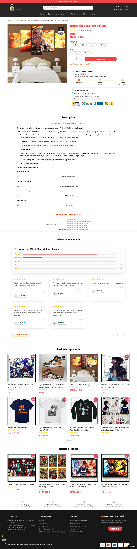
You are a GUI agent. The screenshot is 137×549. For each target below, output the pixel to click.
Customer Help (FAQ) (76, 532)
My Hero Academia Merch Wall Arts (55, 20)
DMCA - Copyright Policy (46, 529)
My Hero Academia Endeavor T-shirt (20, 428)
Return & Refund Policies (78, 526)
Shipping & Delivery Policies (78, 520)
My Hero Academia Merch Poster (77, 225)
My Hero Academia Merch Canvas (77, 223)
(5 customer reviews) (85, 30)
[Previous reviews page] (114, 335)
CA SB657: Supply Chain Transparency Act (52, 532)
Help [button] (133, 546)
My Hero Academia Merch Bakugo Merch (79, 221)
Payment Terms (75, 523)
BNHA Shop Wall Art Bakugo (80, 385)
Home (10, 20)
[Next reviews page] (123, 335)
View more (68, 440)
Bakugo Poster (71, 219)
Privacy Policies (44, 526)
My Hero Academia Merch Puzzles (77, 227)
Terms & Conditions (45, 523)
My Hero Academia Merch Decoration (27, 20)
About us (42, 520)
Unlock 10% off (4, 540)
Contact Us (73, 529)
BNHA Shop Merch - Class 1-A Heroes (21, 484)
